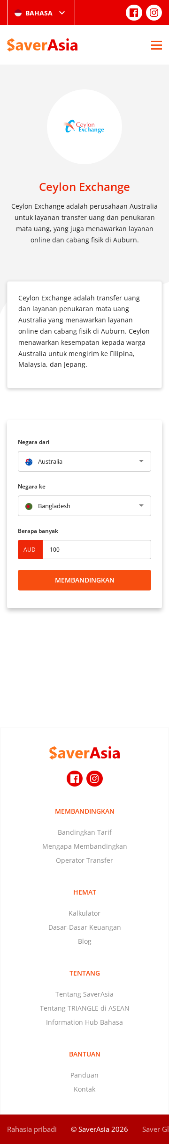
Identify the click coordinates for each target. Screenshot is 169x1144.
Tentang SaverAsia (84, 994)
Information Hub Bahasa (84, 1022)
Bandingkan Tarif (85, 832)
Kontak (84, 1089)
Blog (85, 941)
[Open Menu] (156, 45)
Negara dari (33, 442)
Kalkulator (84, 913)
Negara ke (32, 486)
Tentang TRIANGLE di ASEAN (85, 1008)
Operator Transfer (84, 860)
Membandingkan (85, 580)
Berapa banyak (38, 531)
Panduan (84, 1075)
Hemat (84, 892)
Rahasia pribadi (32, 1129)
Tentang (84, 973)
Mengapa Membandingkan (84, 846)
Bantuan (84, 1053)
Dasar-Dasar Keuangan (84, 927)
